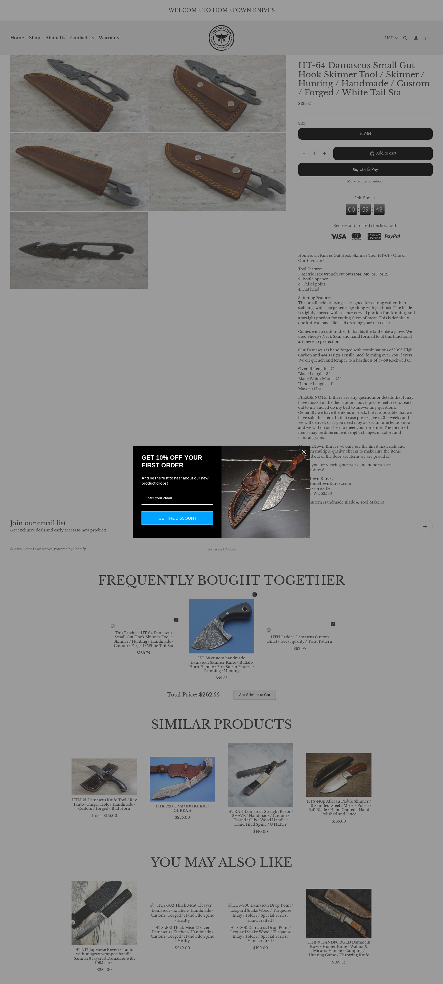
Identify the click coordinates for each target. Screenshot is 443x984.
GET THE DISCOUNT (177, 518)
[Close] (304, 452)
